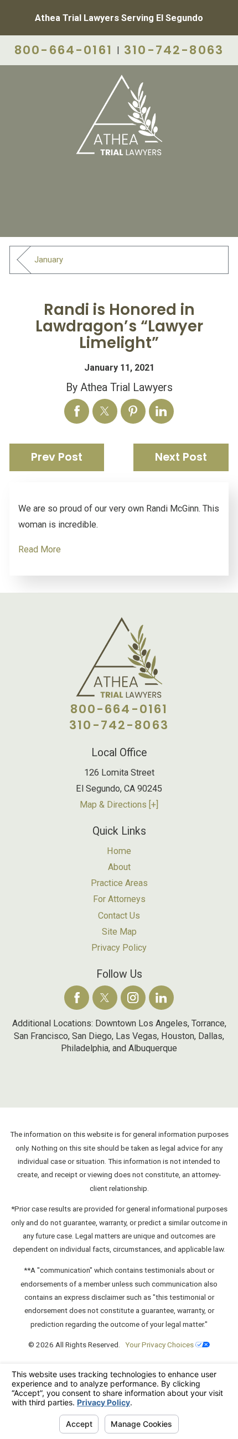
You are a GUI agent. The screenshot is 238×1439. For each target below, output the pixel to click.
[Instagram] (133, 997)
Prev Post (56, 457)
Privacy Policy (119, 947)
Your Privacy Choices (160, 1344)
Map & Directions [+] (119, 804)
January (48, 260)
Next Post (181, 457)
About (119, 867)
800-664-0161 (63, 50)
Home (119, 851)
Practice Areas (119, 883)
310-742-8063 (174, 50)
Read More (39, 549)
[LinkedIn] (161, 997)
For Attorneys (119, 899)
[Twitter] (104, 997)
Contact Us (119, 915)
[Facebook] (76, 997)
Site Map (119, 931)
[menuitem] (119, 851)
